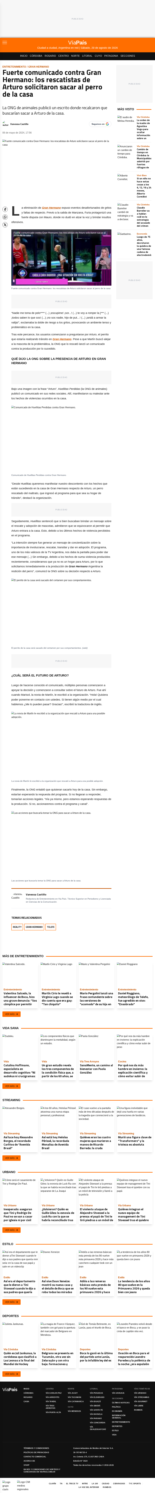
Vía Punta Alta (53, 1412)
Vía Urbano (140, 1393)
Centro (63, 56)
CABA (26, 1401)
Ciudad (105, 1484)
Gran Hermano (38, 66)
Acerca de (29, 1461)
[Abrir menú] (19, 42)
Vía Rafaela (96, 1414)
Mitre (85, 1484)
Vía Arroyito (52, 1397)
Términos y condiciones (36, 1448)
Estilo (115, 1430)
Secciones (127, 56)
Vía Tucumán (74, 1397)
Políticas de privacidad (36, 1452)
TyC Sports (135, 1484)
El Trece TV (72, 1484)
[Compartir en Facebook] (5, 209)
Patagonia (111, 56)
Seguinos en (98, 124)
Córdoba (36, 56)
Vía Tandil (51, 1401)
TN (61, 1484)
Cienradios (119, 1484)
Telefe (50, 927)
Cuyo (98, 56)
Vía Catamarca (76, 1401)
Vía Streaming (141, 1397)
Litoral (87, 56)
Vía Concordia (97, 1423)
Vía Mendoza (74, 1411)
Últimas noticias (121, 1403)
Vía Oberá (95, 1406)
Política (116, 1407)
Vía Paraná (96, 1418)
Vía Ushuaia (118, 1393)
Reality (17, 927)
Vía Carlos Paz (53, 1393)
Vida (114, 1435)
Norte (75, 56)
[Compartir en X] (5, 224)
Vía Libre (138, 1406)
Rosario (50, 56)
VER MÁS (10, 1014)
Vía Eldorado (97, 1397)
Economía (117, 1411)
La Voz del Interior (89, 1487)
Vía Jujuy (73, 1393)
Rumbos (138, 1410)
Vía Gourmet (140, 1401)
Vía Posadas (96, 1393)
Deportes (117, 1426)
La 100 (95, 1484)
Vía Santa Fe (96, 1410)
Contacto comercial (35, 1457)
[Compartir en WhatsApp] (5, 217)
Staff (27, 1465)
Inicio (23, 56)
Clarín (52, 1484)
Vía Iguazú (95, 1401)
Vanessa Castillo (19, 124)
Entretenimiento (14, 66)
